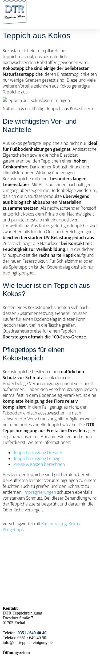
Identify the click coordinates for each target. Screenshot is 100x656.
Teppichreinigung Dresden (38, 452)
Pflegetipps (13, 530)
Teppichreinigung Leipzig (36, 458)
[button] (93, 20)
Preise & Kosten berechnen (39, 464)
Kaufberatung (54, 524)
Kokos (74, 524)
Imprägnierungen (39, 492)
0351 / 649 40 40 (32, 633)
